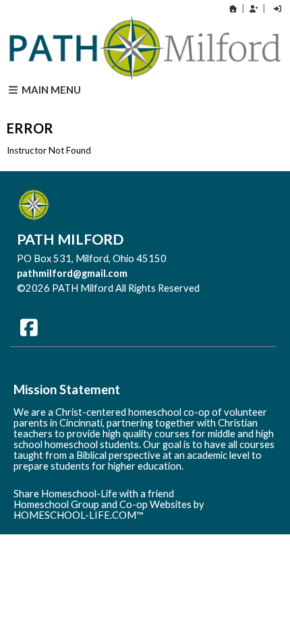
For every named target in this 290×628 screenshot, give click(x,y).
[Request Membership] (253, 8)
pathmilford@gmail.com (72, 273)
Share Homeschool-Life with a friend (93, 493)
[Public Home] (233, 8)
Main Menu (50, 90)
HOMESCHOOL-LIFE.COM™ (78, 515)
